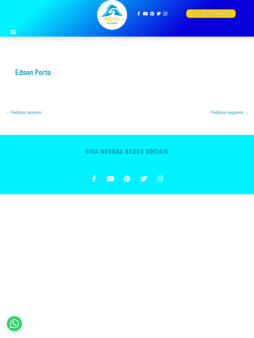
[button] (13, 32)
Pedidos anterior (23, 112)
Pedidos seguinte (230, 112)
